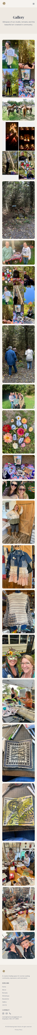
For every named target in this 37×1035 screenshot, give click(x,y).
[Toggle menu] (33, 4)
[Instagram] (3, 1013)
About (4, 990)
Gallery (4, 1002)
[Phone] (10, 1013)
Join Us (4, 1005)
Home (4, 987)
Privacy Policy (18, 1029)
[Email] (7, 1013)
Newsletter (5, 999)
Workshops (5, 996)
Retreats (5, 993)
